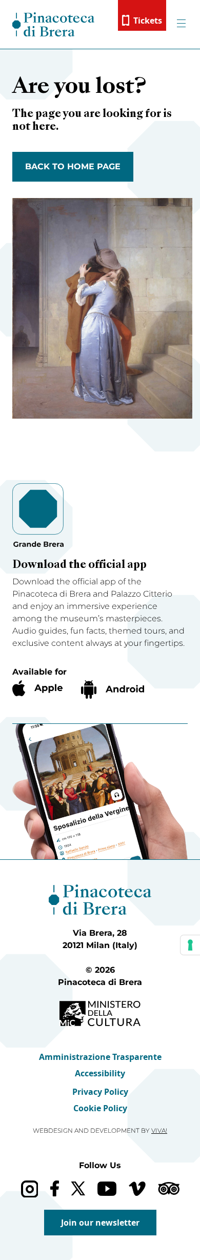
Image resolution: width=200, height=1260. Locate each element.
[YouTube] (106, 1189)
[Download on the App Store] (37, 688)
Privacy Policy (100, 1091)
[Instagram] (29, 1189)
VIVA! (159, 1130)
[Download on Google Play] (112, 689)
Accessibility (100, 1073)
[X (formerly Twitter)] (78, 1188)
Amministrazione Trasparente (100, 1056)
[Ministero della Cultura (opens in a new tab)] (100, 1013)
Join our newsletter (100, 1222)
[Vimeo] (137, 1189)
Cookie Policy (100, 1108)
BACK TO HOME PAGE (73, 166)
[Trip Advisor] (168, 1188)
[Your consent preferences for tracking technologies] (190, 945)
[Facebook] (54, 1188)
